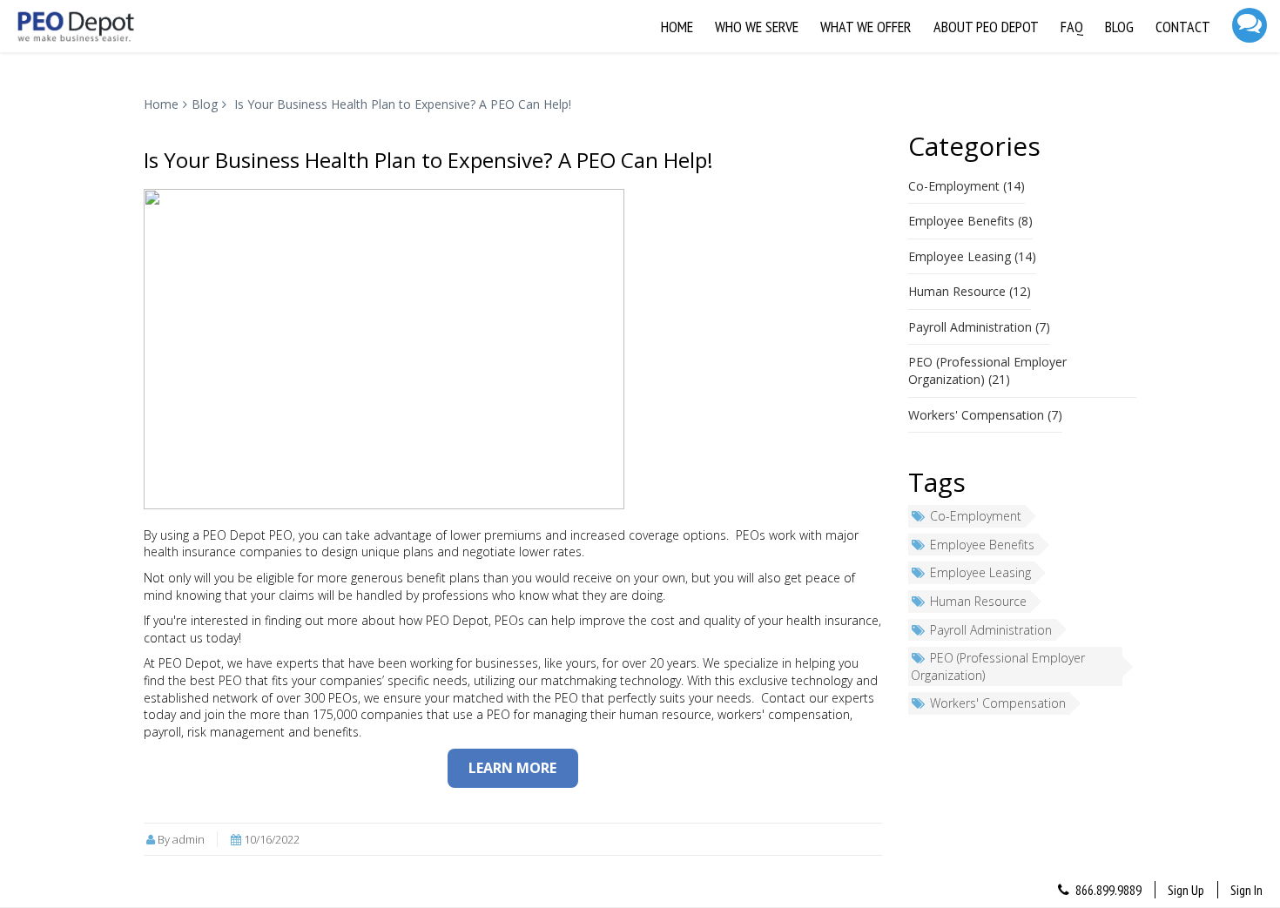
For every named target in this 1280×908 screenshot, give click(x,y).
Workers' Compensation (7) (985, 415)
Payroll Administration (991, 630)
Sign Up (1186, 889)
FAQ (1072, 27)
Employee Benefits (982, 544)
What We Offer (866, 27)
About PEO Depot (986, 27)
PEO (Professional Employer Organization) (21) (987, 370)
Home (677, 27)
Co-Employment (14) (966, 186)
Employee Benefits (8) (970, 220)
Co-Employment (975, 516)
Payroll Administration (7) (979, 327)
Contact (1182, 27)
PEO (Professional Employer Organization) (998, 666)
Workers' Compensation (998, 703)
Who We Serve (756, 27)
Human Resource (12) (969, 291)
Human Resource (978, 601)
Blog (1119, 27)
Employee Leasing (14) (972, 256)
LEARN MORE (512, 767)
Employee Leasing (980, 572)
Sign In (1246, 889)
